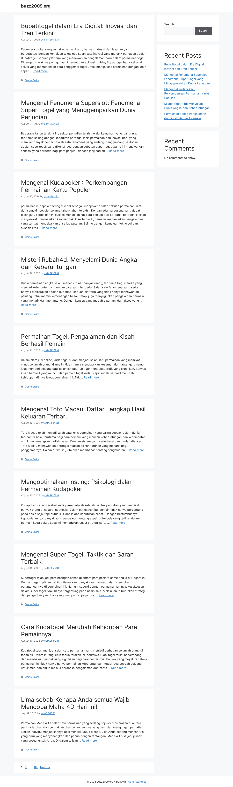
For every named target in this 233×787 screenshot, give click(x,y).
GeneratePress (137, 781)
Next (45, 767)
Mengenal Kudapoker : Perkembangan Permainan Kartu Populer (74, 186)
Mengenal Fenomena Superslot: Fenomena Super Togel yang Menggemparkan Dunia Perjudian (80, 110)
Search (169, 24)
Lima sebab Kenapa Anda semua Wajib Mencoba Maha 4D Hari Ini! (75, 703)
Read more (40, 71)
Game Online (32, 80)
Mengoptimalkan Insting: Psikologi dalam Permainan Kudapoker (78, 485)
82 (36, 767)
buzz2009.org (35, 6)
